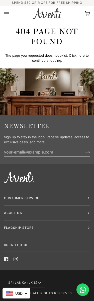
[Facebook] (6, 259)
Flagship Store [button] (19, 228)
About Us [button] (13, 213)
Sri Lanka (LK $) (22, 282)
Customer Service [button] (21, 198)
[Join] (83, 152)
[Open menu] (11, 14)
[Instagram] (16, 259)
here (81, 55)
